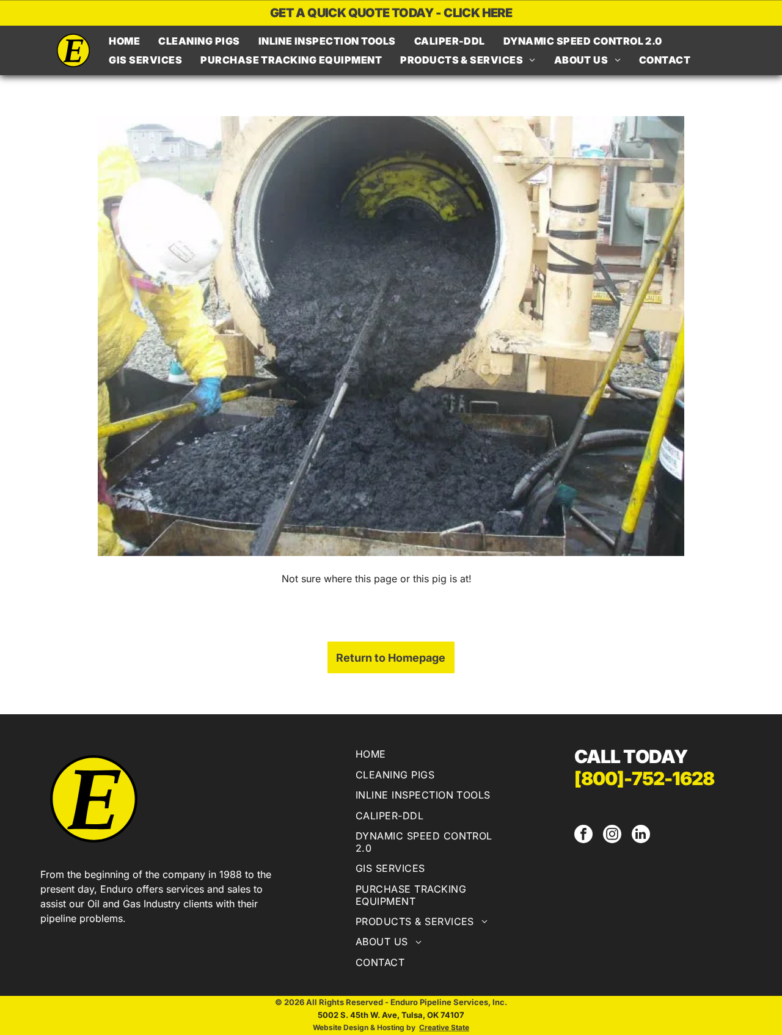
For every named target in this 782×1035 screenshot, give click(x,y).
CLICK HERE (478, 12)
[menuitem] (124, 41)
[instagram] (612, 835)
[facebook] (583, 835)
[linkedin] (641, 835)
